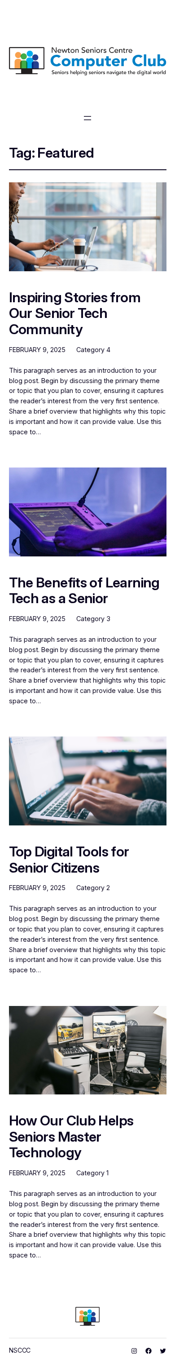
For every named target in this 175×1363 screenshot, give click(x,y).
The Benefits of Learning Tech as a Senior (84, 590)
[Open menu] (87, 118)
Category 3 (93, 618)
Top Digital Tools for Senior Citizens (69, 859)
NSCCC (20, 1350)
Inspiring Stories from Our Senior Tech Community (74, 313)
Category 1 (92, 1173)
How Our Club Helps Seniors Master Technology (71, 1136)
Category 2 (93, 887)
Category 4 (93, 349)
